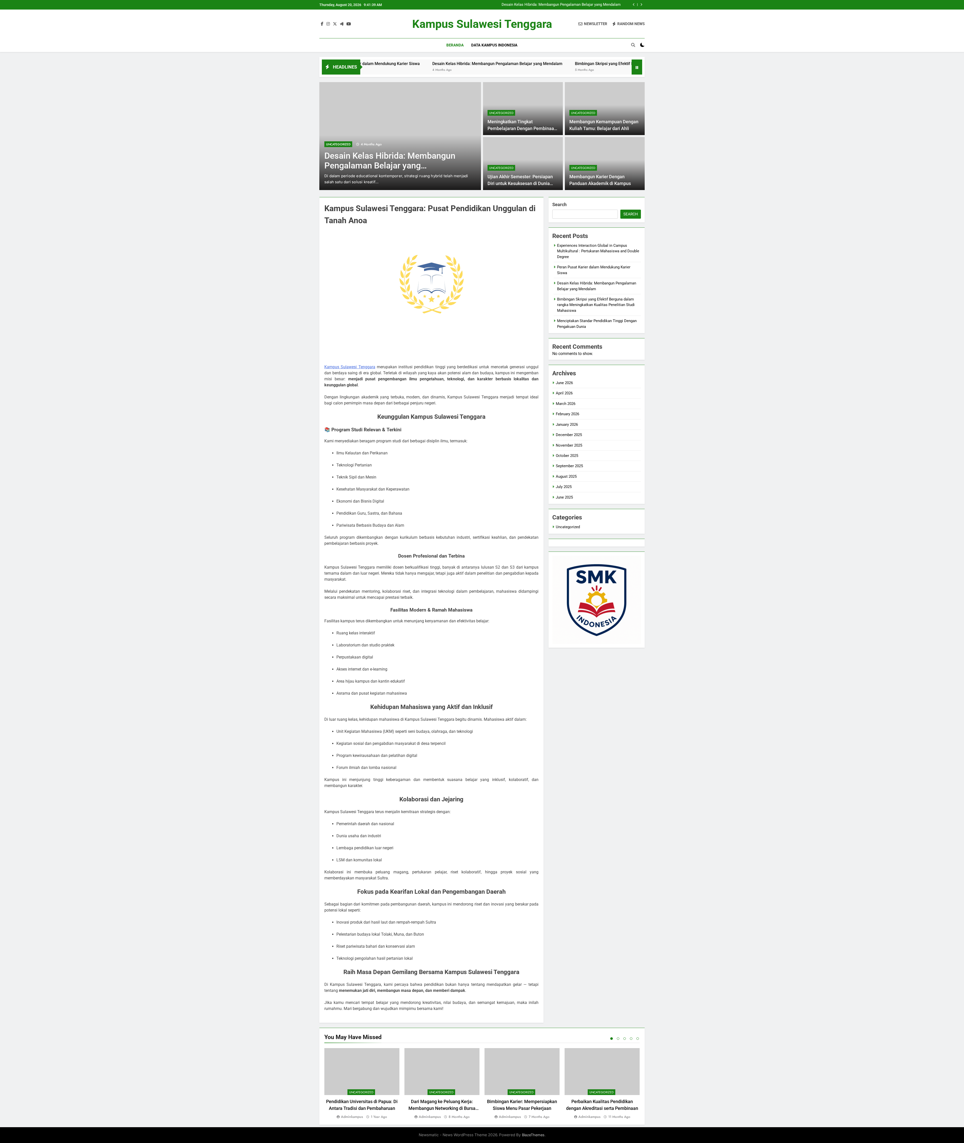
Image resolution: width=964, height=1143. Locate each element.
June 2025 (564, 497)
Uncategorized (338, 144)
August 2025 (566, 476)
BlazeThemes (533, 1135)
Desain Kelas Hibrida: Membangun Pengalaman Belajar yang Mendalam (561, 3)
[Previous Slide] (633, 5)
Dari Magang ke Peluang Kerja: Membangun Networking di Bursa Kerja (441, 1108)
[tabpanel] (362, 1084)
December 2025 (569, 435)
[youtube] (348, 24)
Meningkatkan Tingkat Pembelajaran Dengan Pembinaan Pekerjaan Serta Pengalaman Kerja (523, 128)
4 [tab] (631, 1038)
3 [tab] (624, 1038)
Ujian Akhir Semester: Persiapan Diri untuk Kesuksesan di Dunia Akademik (520, 183)
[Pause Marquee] (637, 67)
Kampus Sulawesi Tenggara (482, 24)
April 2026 (564, 393)
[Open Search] (633, 45)
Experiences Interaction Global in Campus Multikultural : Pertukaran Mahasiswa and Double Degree (598, 251)
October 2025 (567, 455)
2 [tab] (618, 1038)
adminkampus (352, 1116)
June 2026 (564, 383)
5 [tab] (637, 1038)
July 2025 (564, 487)
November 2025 (569, 445)
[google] (341, 24)
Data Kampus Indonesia (494, 45)
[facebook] (322, 24)
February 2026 (567, 414)
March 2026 (565, 403)
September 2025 (569, 466)
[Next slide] (641, 5)
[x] (334, 24)
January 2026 (567, 424)
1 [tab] (611, 1038)
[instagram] (328, 24)
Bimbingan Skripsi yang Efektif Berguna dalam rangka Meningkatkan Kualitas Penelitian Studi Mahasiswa (598, 63)
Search (559, 204)
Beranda (455, 45)
